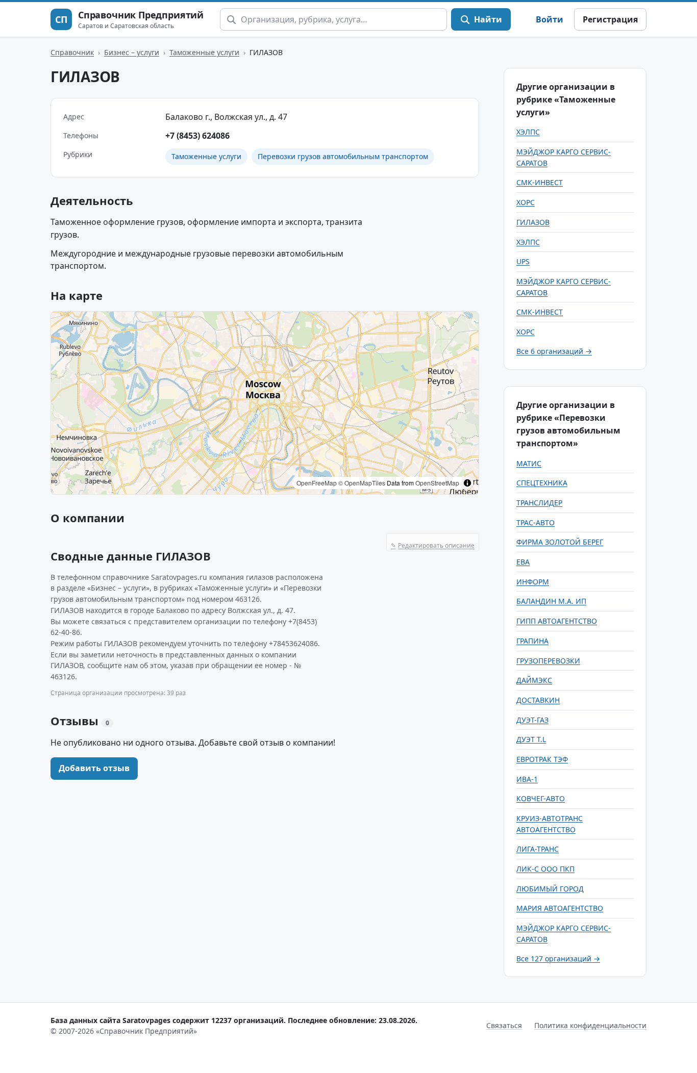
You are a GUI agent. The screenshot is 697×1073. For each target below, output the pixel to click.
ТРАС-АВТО (535, 522)
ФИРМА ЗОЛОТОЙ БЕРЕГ (559, 542)
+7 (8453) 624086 (197, 135)
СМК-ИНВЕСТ (539, 182)
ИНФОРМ (532, 581)
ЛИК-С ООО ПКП (545, 869)
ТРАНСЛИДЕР (539, 502)
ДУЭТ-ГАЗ (532, 720)
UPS (523, 261)
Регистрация (610, 19)
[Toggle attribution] (467, 483)
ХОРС (525, 202)
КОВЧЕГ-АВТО (540, 798)
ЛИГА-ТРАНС (537, 849)
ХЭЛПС (528, 132)
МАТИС (528, 463)
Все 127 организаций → (558, 958)
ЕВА (523, 562)
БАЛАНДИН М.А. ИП (551, 601)
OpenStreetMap (437, 482)
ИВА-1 (527, 779)
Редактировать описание (433, 545)
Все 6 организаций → (554, 351)
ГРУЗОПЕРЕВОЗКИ (548, 661)
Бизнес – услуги (131, 52)
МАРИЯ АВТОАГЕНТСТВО (559, 908)
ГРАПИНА (532, 641)
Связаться (504, 1025)
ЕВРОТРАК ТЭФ (542, 759)
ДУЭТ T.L (531, 739)
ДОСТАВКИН (538, 700)
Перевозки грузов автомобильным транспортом (343, 156)
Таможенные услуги (204, 52)
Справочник (72, 52)
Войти (549, 19)
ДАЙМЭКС (534, 680)
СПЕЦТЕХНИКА (541, 483)
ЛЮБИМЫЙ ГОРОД (550, 888)
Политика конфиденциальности (590, 1025)
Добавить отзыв (94, 768)
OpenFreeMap (316, 482)
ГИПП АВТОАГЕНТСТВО (556, 621)
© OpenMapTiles (361, 482)
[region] (265, 403)
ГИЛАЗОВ (533, 222)
